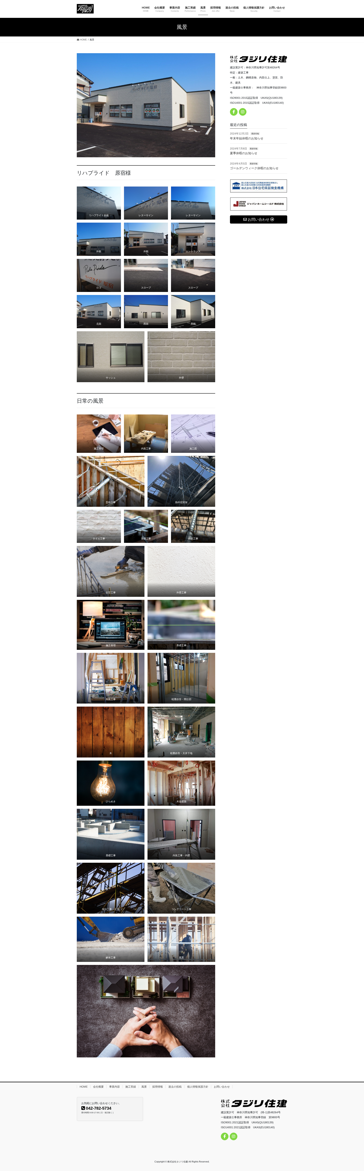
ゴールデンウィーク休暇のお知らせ (254, 168)
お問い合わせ (222, 1086)
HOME (84, 1086)
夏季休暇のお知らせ (243, 153)
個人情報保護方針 (197, 1086)
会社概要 (98, 1086)
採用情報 (157, 1086)
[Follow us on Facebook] (234, 112)
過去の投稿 (175, 1086)
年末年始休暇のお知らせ (246, 138)
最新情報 (255, 134)
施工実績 (130, 1086)
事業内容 (114, 1086)
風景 (144, 1086)
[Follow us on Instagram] (242, 112)
